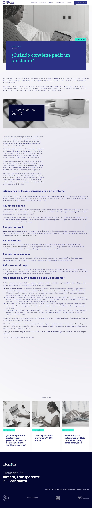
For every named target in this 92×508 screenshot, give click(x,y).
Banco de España (24, 165)
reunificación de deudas (39, 212)
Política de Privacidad (64, 489)
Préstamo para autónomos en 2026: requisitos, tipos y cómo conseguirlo (75, 439)
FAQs (85, 489)
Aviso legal (56, 489)
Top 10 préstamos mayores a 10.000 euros (44, 438)
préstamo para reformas (17, 269)
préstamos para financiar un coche (25, 235)
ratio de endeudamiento (52, 291)
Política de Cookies (72, 489)
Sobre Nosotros (80, 489)
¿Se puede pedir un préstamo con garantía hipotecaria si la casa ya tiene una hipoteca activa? (16, 440)
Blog (88, 489)
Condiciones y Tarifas (49, 489)
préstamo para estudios (13, 247)
